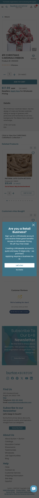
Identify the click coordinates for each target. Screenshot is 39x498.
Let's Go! (19, 265)
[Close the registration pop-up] (33, 225)
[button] (33, 488)
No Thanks (19, 269)
